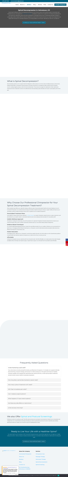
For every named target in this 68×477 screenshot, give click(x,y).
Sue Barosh (56, 341)
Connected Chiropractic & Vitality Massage (11, 343)
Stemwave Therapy (41, 459)
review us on (8, 349)
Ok (58, 475)
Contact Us (50, 4)
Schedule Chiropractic (60, 4)
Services (29, 4)
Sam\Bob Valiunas (26, 341)
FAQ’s (44, 4)
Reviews (40, 4)
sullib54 (40, 341)
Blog (34, 4)
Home (17, 4)
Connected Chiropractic (9, 331)
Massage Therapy (40, 456)
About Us (22, 4)
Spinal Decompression (41, 462)
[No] (66, 475)
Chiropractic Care (40, 454)
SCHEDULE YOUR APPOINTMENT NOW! (34, 22)
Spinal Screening (40, 464)
